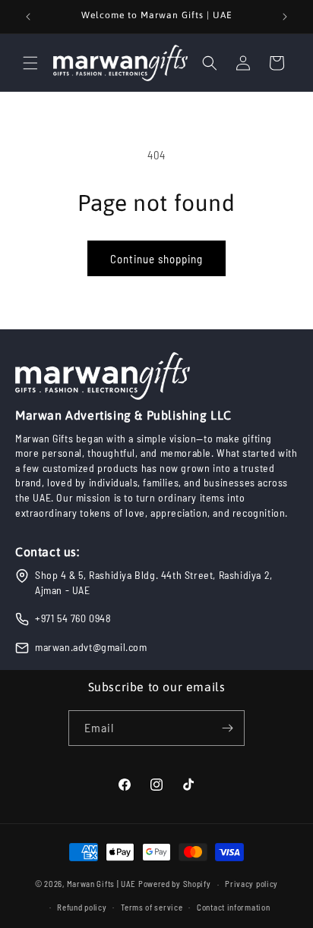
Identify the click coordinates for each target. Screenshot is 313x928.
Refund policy (81, 907)
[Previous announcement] (28, 16)
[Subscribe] (227, 728)
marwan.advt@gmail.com (91, 646)
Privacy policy (251, 884)
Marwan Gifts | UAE (102, 884)
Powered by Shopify (174, 884)
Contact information (233, 907)
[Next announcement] (285, 16)
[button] (30, 63)
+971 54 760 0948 (73, 618)
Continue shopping (156, 259)
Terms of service (151, 907)
